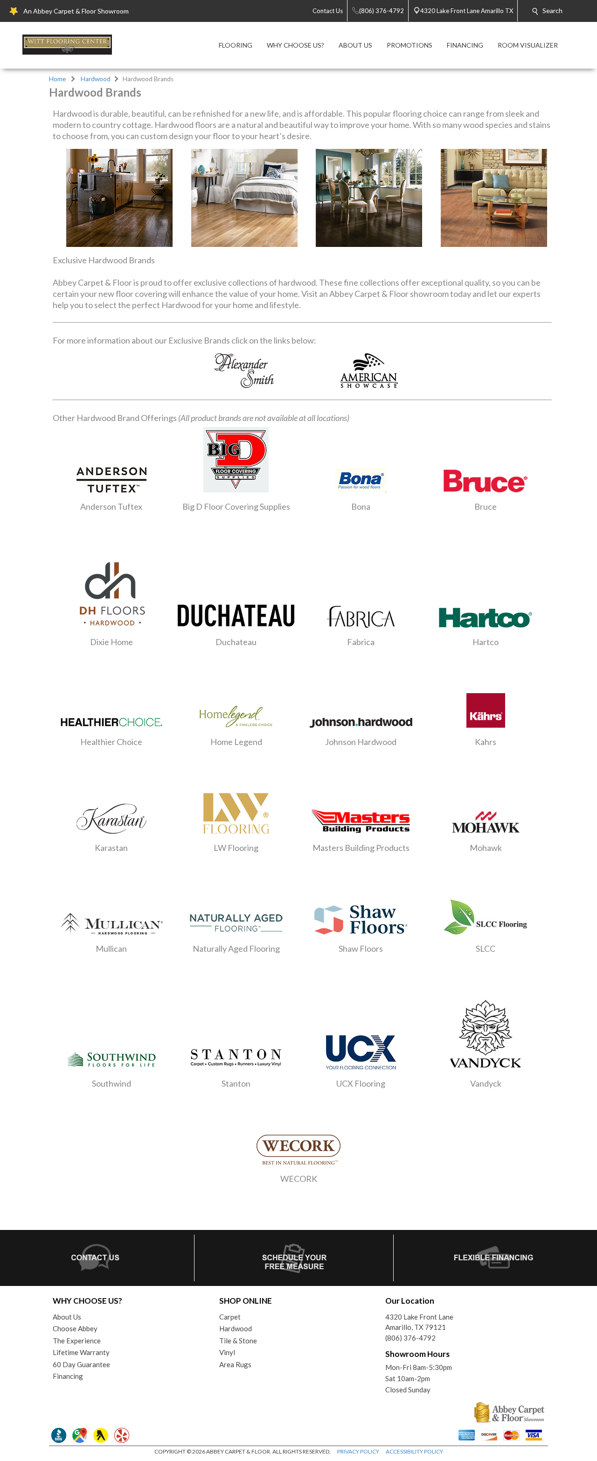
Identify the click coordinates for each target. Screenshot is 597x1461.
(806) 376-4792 (410, 1338)
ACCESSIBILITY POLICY (414, 1451)
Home (57, 79)
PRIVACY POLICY (358, 1451)
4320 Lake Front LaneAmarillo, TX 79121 (419, 1322)
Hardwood (96, 79)
